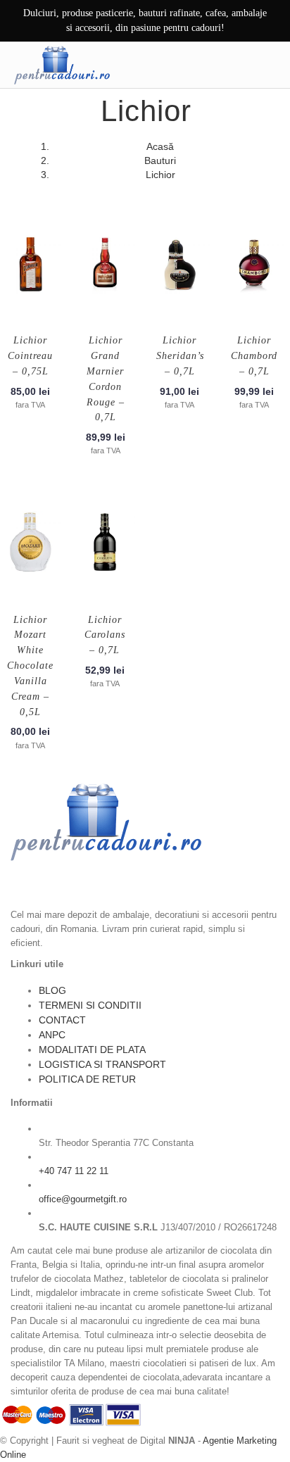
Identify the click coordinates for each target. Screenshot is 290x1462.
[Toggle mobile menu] (268, 65)
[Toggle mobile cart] (238, 65)
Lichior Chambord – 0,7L (254, 356)
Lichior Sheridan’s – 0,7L (180, 356)
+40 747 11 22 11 (73, 1171)
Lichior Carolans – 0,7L (104, 635)
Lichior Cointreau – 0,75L (30, 356)
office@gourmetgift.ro (83, 1199)
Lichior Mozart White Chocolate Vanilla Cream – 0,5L (30, 666)
